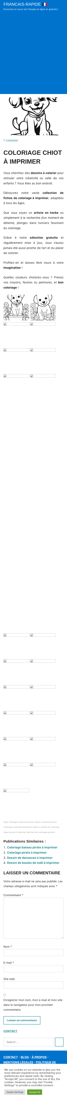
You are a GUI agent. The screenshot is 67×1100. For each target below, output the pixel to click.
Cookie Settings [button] (14, 1092)
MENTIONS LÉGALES (18, 1062)
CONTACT (10, 1031)
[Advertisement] (33, 57)
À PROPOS (39, 1057)
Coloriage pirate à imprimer (27, 852)
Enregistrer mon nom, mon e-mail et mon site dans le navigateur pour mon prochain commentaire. (32, 1004)
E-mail (8, 962)
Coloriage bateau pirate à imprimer (32, 847)
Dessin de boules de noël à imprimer (33, 862)
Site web (9, 979)
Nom (7, 946)
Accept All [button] (34, 1092)
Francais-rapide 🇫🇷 (25, 4)
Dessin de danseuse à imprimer (30, 857)
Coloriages (12, 140)
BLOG (25, 1057)
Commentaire (13, 895)
